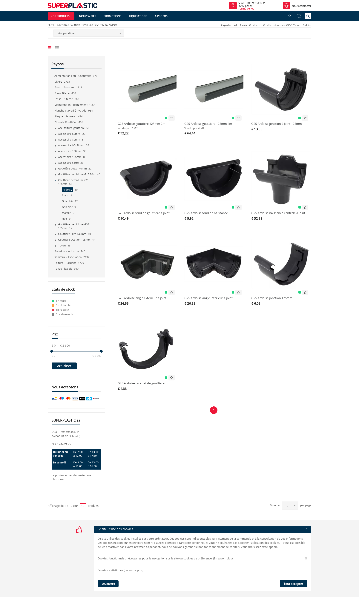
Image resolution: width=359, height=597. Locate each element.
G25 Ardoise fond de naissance (206, 213)
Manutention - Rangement (71, 105)
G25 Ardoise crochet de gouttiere (141, 383)
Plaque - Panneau (65, 116)
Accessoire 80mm (69, 139)
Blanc (65, 195)
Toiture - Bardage (65, 263)
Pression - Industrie (66, 251)
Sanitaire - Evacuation (68, 257)
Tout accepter (293, 584)
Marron (66, 213)
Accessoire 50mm (69, 133)
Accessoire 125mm (70, 157)
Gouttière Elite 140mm (72, 234)
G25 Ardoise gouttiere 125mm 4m (208, 124)
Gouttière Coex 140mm (72, 168)
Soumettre (108, 583)
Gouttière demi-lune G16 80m (76, 174)
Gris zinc (67, 207)
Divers (58, 81)
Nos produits (60, 16)
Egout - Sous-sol (64, 87)
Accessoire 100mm (70, 151)
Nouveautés (87, 16)
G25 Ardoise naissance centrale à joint (278, 213)
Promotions (112, 16)
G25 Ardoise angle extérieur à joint (142, 298)
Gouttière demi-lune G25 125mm (281, 25)
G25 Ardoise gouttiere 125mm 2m (141, 124)
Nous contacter (301, 6)
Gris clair (67, 201)
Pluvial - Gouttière (250, 25)
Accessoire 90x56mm (71, 145)
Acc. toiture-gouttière (71, 128)
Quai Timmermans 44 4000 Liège (252, 4)
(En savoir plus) (223, 558)
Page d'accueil (229, 25)
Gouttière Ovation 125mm (74, 239)
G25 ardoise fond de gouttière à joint (144, 213)
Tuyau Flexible (63, 268)
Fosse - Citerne (63, 99)
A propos (161, 16)
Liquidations (138, 16)
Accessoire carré (68, 162)
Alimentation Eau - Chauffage (72, 76)
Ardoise (67, 189)
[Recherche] (308, 16)
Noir (64, 218)
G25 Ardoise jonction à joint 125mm (276, 124)
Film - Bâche (62, 93)
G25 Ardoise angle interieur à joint (208, 298)
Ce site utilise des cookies (115, 529)
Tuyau (62, 245)
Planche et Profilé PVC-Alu (70, 110)
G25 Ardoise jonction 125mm (271, 298)
